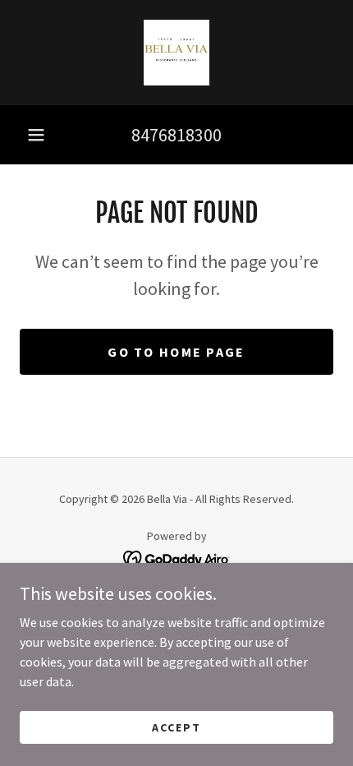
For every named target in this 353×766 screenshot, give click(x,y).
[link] (176, 52)
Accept (176, 726)
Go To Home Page (176, 352)
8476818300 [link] (176, 134)
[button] (36, 134)
